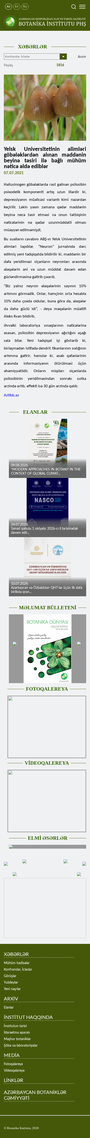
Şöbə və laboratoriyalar (21, 1045)
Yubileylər (11, 982)
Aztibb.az (11, 395)
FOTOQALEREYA (47, 689)
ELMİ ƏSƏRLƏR (47, 838)
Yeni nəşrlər (12, 989)
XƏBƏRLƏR (32, 47)
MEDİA (12, 1055)
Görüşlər (10, 976)
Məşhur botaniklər (17, 1039)
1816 (59, 65)
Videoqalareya (14, 1070)
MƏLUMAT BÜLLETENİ (47, 607)
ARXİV (11, 999)
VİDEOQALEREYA (47, 763)
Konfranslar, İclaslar (18, 969)
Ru (25, 6)
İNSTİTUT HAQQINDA (28, 1017)
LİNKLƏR (13, 1080)
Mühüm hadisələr (17, 963)
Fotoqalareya (13, 1064)
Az (8, 6)
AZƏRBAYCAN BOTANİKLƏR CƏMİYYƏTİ (35, 1095)
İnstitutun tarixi (15, 1026)
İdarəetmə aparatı (17, 1032)
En (16, 6)
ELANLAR (35, 412)
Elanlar (9, 1007)
